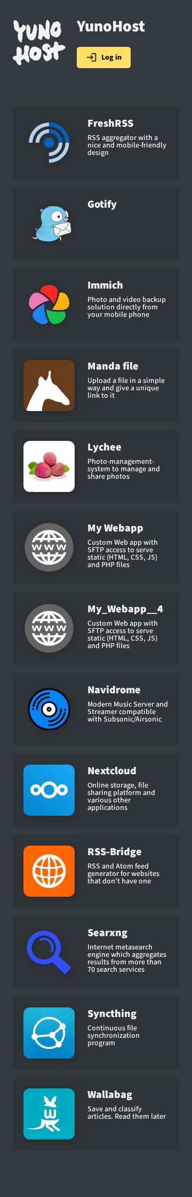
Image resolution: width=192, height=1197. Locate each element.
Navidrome (114, 690)
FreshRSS (110, 123)
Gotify (102, 204)
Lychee (104, 447)
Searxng (107, 932)
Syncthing (112, 1013)
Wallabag (109, 1094)
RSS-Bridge (114, 852)
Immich (105, 285)
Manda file (113, 366)
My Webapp (115, 528)
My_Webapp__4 (125, 609)
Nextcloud (112, 771)
